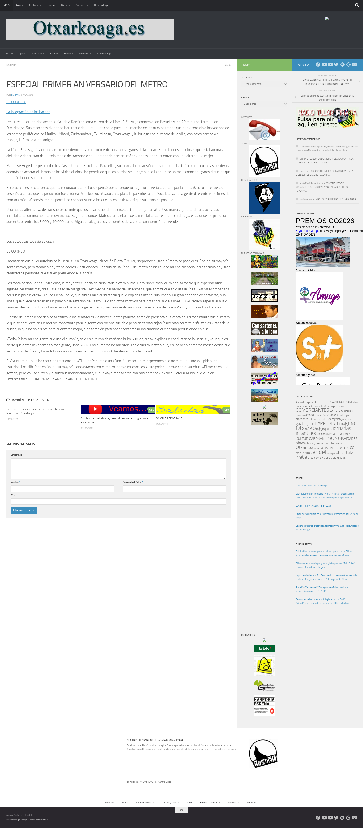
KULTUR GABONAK (310, 438)
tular (342, 452)
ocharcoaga (335, 443)
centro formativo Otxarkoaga (321, 406)
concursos (301, 415)
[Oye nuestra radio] (342, 64)
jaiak (328, 428)
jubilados (321, 433)
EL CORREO (16, 102)
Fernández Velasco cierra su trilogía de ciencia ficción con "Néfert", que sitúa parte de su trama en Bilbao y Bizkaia (323, 601)
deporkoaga (343, 415)
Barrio (64, 5)
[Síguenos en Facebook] (318, 64)
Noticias (11, 65)
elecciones (302, 419)
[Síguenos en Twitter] (336, 64)
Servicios (80, 5)
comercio (336, 410)
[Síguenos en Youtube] (324, 64)
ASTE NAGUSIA (341, 402)
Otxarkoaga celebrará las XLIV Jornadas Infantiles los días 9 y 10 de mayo (327, 516)
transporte (332, 453)
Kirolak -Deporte (338, 434)
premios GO (345, 448)
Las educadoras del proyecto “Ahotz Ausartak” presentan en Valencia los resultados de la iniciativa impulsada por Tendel (325, 495)
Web (13, 495)
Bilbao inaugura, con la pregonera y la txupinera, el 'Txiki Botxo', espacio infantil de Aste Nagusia (325, 565)
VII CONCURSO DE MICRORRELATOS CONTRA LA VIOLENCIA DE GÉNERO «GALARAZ (322, 187)
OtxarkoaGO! (308, 447)
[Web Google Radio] (348, 64)
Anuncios (109, 802)
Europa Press (304, 544)
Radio (189, 802)
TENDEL (300, 478)
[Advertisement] (253, 500)
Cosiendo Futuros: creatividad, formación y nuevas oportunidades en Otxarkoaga (327, 528)
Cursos (332, 415)
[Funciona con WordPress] (19, 820)
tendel (318, 452)
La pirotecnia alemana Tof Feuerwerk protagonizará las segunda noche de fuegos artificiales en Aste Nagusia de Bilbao (326, 577)
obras (300, 442)
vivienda (326, 457)
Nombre (15, 482)
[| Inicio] (90, 29)
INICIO (6, 5)
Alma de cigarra (304, 402)
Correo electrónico (133, 482)
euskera (325, 419)
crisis (309, 415)
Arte (123, 802)
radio (298, 453)
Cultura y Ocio (320, 415)
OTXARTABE (328, 448)
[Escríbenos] (354, 64)
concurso (348, 410)
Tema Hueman (41, 820)
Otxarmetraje (101, 5)
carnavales (301, 406)
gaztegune (305, 423)
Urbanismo (314, 457)
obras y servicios (316, 443)
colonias (340, 406)
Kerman (15, 95)
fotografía (335, 419)
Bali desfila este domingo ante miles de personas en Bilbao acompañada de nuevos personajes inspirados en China (324, 553)
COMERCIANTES (312, 410)
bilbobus (353, 402)
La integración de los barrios (28, 112)
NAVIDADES (348, 438)
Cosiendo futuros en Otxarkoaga (311, 485)
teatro (306, 453)
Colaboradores (143, 802)
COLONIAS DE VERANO (169, 418)
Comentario (17, 455)
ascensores (323, 401)
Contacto (33, 5)
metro (332, 438)
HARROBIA (325, 423)
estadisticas (314, 419)
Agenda (19, 5)
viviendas (339, 457)
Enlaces (51, 5)
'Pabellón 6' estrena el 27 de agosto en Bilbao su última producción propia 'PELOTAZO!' (322, 589)
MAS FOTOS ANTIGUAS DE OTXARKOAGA (336, 199)
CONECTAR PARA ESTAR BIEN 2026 (313, 505)
